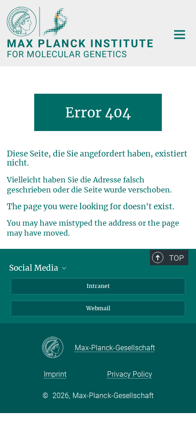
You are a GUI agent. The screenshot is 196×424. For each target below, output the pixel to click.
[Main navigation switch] (179, 34)
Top (176, 257)
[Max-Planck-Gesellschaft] (58, 348)
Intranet (98, 286)
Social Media (34, 268)
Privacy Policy (129, 374)
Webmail (98, 308)
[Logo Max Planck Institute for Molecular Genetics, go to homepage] (81, 32)
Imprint (55, 374)
